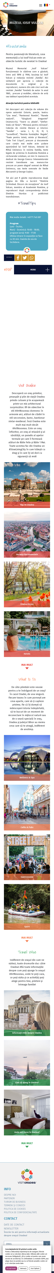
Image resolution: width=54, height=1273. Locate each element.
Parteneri (9, 1198)
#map (8, 269)
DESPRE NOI (10, 1194)
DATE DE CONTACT (14, 1224)
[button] (47, 5)
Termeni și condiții (14, 1205)
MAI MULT (27, 664)
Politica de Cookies (15, 1208)
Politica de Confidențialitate (20, 1212)
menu (33, 269)
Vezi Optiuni (35, 1268)
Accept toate (11, 1268)
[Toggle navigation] (40, 5)
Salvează (23, 1268)
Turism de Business (15, 1201)
